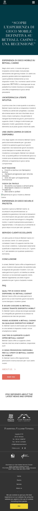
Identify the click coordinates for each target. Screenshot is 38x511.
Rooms (19, 480)
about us (7, 369)
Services (19, 484)
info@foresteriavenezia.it (19, 444)
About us (19, 488)
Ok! (19, 506)
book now (11, 377)
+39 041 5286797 (20, 439)
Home (19, 476)
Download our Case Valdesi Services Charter (19, 464)
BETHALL (14, 84)
